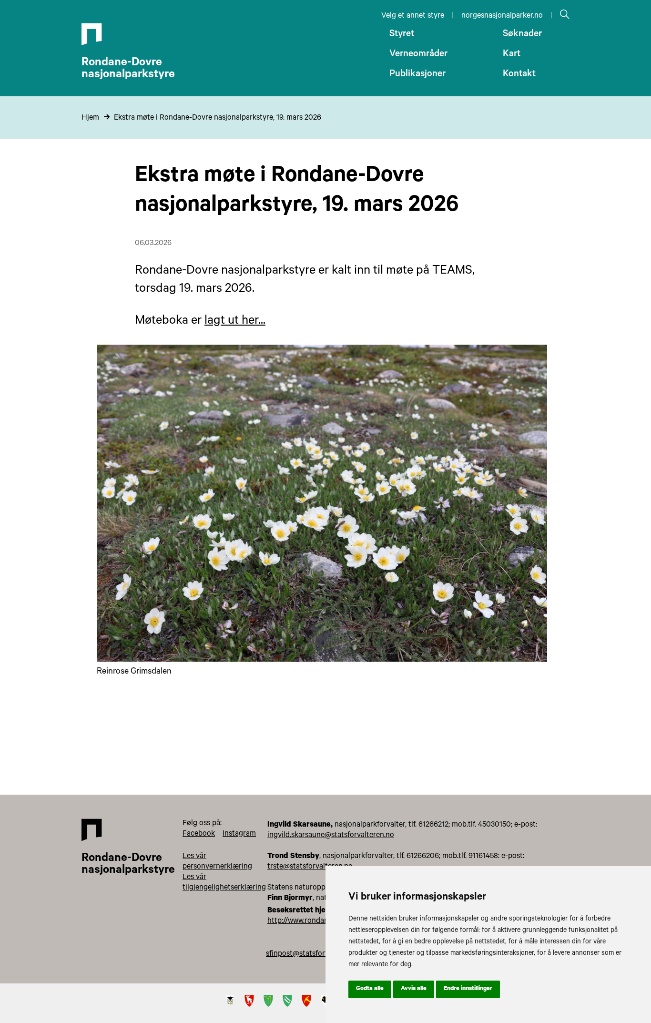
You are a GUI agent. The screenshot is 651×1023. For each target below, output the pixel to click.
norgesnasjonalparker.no (502, 16)
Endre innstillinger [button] (468, 989)
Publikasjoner (417, 75)
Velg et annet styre (412, 16)
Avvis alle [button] (414, 989)
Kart (511, 55)
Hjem (90, 118)
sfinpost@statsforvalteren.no (314, 954)
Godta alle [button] (370, 989)
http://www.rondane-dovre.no (315, 921)
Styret (401, 35)
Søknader (522, 35)
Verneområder (418, 55)
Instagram (239, 834)
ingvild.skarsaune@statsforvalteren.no (330, 835)
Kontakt (519, 75)
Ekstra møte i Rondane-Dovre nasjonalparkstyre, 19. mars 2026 (217, 118)
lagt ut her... (234, 321)
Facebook (199, 834)
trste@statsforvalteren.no (310, 867)
